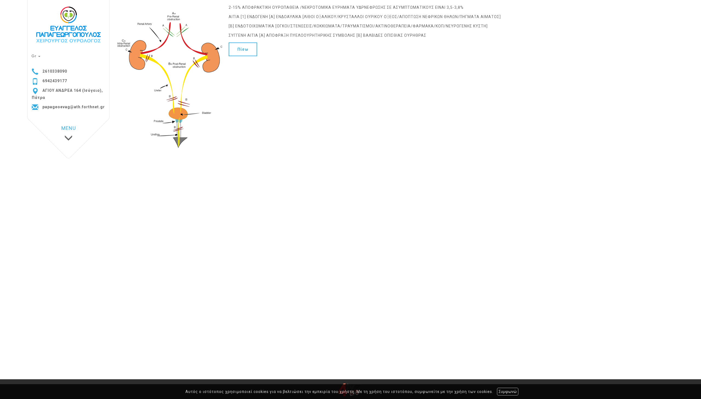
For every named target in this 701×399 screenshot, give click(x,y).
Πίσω (242, 49)
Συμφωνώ (508, 391)
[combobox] (36, 56)
